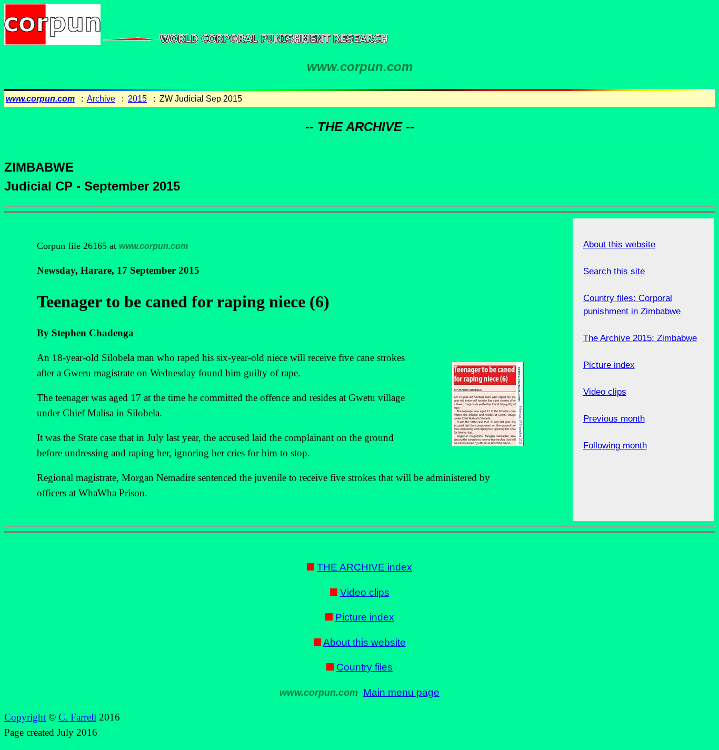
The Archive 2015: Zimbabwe (640, 338)
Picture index (609, 365)
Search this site (614, 271)
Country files (364, 667)
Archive (101, 98)
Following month (615, 446)
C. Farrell (77, 717)
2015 (137, 98)
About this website (619, 244)
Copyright (25, 717)
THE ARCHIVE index (364, 567)
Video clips (604, 392)
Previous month (614, 419)
